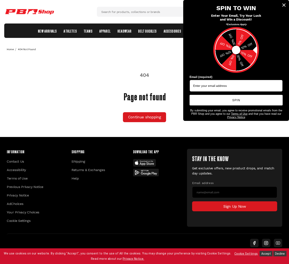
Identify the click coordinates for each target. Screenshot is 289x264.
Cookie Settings (19, 221)
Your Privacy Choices (23, 212)
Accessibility (16, 170)
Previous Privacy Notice (25, 187)
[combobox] (144, 12)
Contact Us (15, 161)
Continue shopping (144, 117)
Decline (280, 253)
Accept (266, 253)
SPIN (236, 100)
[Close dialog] (284, 5)
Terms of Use (17, 178)
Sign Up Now (234, 206)
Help (75, 178)
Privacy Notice (18, 195)
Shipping (78, 161)
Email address (203, 183)
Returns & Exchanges (88, 170)
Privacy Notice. (133, 258)
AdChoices (15, 204)
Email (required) (201, 77)
